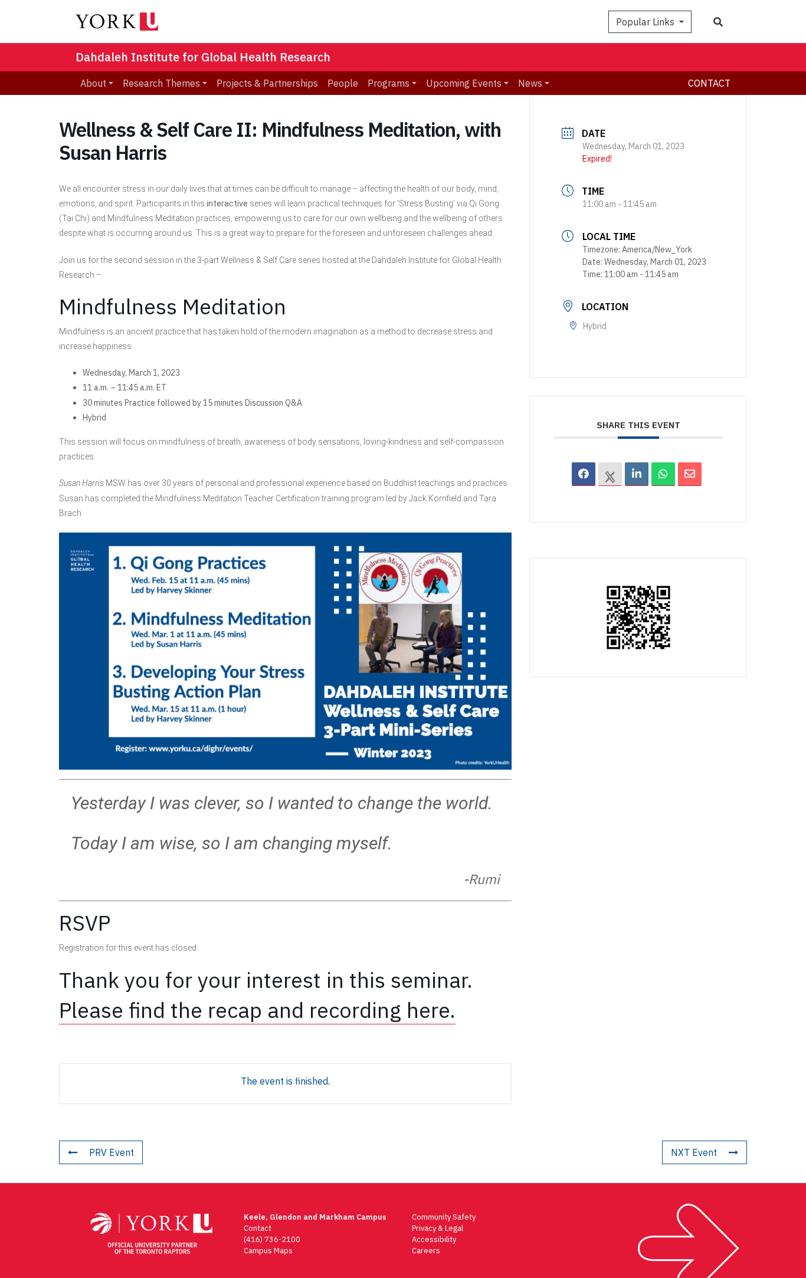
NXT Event (694, 1152)
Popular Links (646, 22)
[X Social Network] (610, 474)
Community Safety (444, 1217)
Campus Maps (268, 1251)
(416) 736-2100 (272, 1239)
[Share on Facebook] (583, 474)
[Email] (690, 474)
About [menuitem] (93, 83)
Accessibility (434, 1239)
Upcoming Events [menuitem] (464, 83)
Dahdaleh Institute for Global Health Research (203, 57)
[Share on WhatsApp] (663, 474)
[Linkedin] (636, 474)
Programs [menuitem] (388, 83)
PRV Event (111, 1152)
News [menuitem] (530, 83)
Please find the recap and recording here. (257, 1010)
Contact (709, 83)
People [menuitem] (342, 83)
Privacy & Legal (437, 1228)
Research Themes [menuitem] (161, 83)
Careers (426, 1251)
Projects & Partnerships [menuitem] (267, 83)
